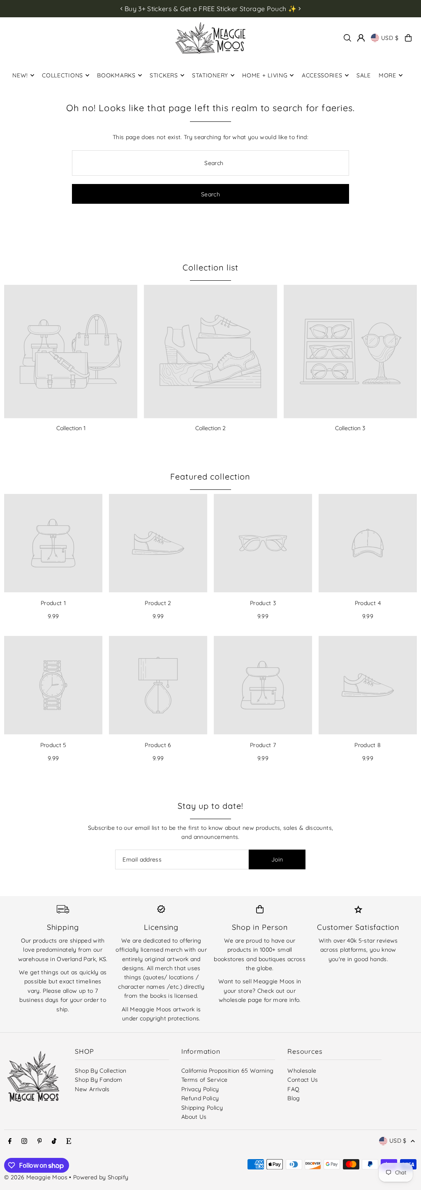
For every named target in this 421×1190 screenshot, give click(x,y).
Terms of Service (204, 1079)
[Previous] (122, 9)
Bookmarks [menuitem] (116, 75)
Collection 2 (210, 428)
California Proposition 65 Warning (227, 1070)
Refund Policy (200, 1098)
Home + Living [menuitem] (264, 75)
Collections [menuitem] (62, 75)
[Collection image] (70, 351)
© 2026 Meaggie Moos (35, 1177)
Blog (293, 1098)
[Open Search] (347, 38)
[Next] (299, 9)
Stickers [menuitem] (164, 75)
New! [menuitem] (20, 75)
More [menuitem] (387, 75)
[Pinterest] (39, 1141)
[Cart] (408, 38)
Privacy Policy (200, 1089)
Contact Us (302, 1079)
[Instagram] (24, 1141)
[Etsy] (68, 1141)
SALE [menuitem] (363, 75)
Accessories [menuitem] (322, 75)
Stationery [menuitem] (210, 75)
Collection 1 (71, 428)
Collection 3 (350, 428)
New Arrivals (92, 1089)
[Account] (361, 38)
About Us (194, 1116)
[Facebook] (10, 1141)
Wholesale (301, 1070)
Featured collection (210, 476)
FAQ (293, 1089)
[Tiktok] (54, 1141)
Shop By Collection (100, 1070)
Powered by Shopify (100, 1177)
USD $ (390, 38)
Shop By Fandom (98, 1079)
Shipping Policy (202, 1107)
